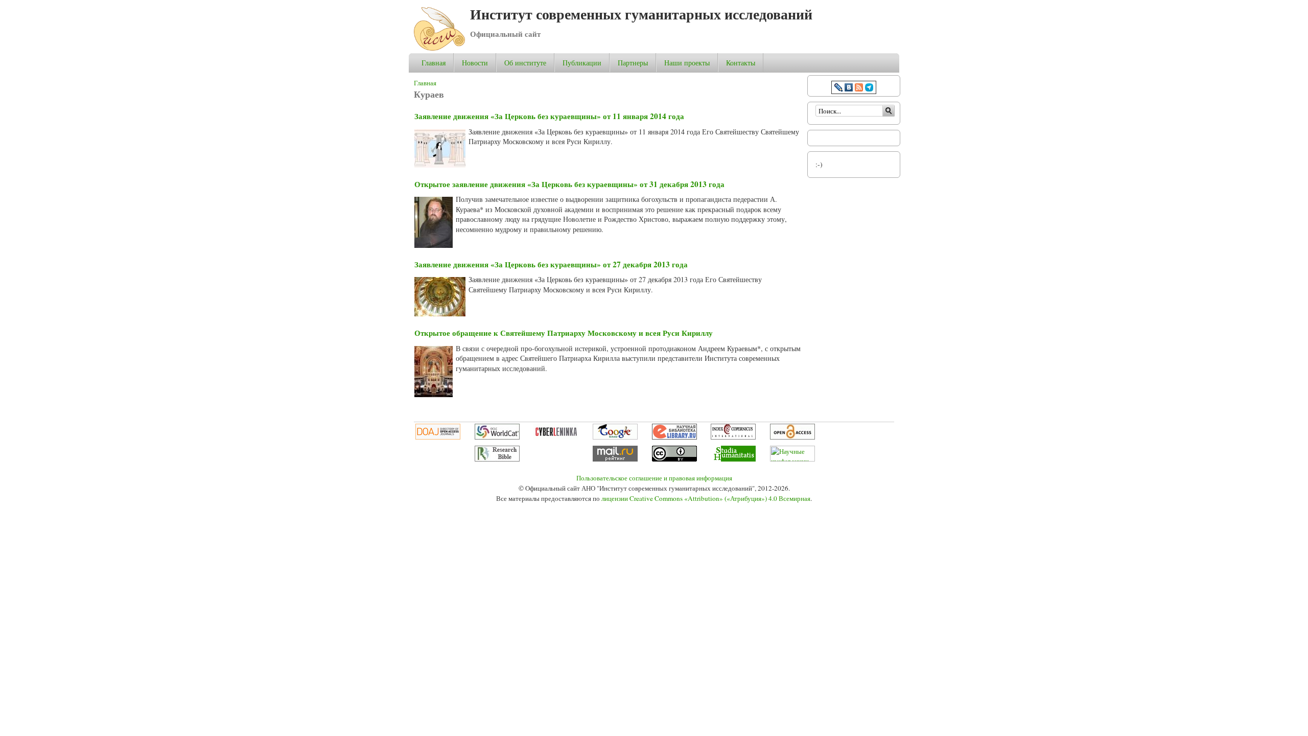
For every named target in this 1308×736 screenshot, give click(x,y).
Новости (475, 62)
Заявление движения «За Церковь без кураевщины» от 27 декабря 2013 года (551, 264)
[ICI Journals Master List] (733, 437)
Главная (434, 62)
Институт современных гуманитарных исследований (641, 14)
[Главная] (439, 48)
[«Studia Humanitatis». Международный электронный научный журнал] (733, 459)
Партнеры (633, 62)
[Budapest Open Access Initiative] (792, 437)
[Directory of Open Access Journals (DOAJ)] (437, 437)
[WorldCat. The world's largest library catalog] (497, 437)
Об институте (525, 63)
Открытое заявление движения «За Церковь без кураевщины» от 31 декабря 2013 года (569, 184)
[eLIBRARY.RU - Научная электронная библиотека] (674, 437)
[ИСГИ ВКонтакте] (849, 89)
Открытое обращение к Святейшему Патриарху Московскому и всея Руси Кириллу (563, 332)
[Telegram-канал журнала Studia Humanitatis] (869, 89)
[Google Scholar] (615, 437)
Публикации (582, 62)
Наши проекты (687, 63)
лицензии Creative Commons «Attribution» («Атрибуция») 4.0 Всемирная (705, 498)
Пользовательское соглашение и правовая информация (654, 477)
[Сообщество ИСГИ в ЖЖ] (838, 89)
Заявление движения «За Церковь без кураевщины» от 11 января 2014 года (549, 116)
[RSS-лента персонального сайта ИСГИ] (859, 89)
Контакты (740, 62)
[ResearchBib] (497, 459)
